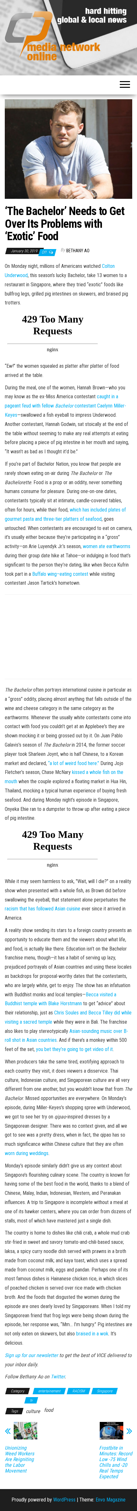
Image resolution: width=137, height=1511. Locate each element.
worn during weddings (26, 1153)
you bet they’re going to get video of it (74, 1049)
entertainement (49, 1391)
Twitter (58, 1377)
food (48, 1410)
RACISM (78, 1391)
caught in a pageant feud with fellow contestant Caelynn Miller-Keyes (65, 405)
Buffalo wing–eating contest (60, 574)
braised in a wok (92, 1334)
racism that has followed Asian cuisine (42, 909)
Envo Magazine (111, 1500)
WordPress (64, 1500)
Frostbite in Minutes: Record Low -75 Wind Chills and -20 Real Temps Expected (115, 1462)
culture (33, 1411)
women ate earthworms (106, 546)
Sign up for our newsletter (31, 1355)
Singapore (104, 1391)
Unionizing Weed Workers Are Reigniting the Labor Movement (19, 1459)
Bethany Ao (78, 250)
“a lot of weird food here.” (73, 763)
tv (31, 1400)
